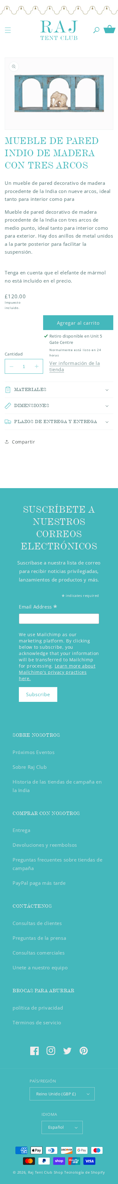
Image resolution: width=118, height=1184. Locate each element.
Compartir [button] (23, 442)
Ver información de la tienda (74, 366)
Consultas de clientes (37, 923)
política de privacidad (38, 1008)
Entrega (21, 830)
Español (56, 1127)
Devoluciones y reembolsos (45, 845)
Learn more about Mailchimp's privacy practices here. (57, 672)
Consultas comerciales (39, 953)
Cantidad (14, 354)
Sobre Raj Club (30, 767)
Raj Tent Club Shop (45, 1172)
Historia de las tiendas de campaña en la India (57, 786)
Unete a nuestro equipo (40, 967)
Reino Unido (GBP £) (56, 1094)
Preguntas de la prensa (39, 938)
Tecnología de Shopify (84, 1172)
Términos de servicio (37, 1022)
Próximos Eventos (34, 752)
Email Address (38, 607)
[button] (8, 30)
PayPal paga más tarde (39, 883)
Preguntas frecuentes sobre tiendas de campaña (57, 863)
